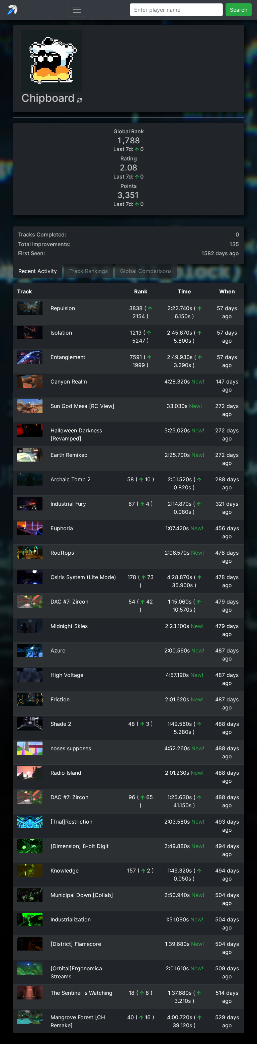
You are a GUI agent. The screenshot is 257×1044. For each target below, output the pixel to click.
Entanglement (68, 357)
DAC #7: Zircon (69, 601)
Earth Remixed (69, 454)
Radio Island (66, 772)
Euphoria (62, 528)
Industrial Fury (68, 503)
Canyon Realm (69, 381)
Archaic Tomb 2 (71, 479)
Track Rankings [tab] (88, 271)
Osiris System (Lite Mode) (83, 577)
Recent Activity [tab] (37, 271)
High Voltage (67, 675)
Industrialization (71, 919)
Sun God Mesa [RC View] (82, 406)
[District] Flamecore (76, 944)
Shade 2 (61, 723)
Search (238, 9)
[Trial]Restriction (71, 821)
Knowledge (65, 870)
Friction (60, 699)
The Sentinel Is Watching (81, 992)
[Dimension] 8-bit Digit (80, 846)
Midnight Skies (69, 626)
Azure (58, 650)
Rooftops (62, 552)
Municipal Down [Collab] (82, 895)
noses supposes (71, 748)
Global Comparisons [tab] (146, 271)
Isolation (61, 332)
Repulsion (63, 308)
